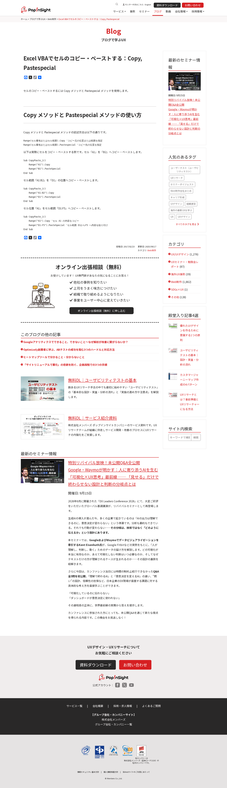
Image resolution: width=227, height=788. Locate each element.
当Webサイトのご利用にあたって (136, 772)
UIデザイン (176, 203)
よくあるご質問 (151, 706)
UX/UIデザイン (180, 254)
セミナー (144, 11)
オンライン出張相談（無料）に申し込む (101, 311)
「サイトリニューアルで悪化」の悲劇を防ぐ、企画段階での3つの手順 (65, 365)
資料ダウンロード (167, 5)
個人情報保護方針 (111, 772)
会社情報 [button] (180, 11)
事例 (132, 11)
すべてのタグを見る (186, 224)
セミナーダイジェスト (182, 184)
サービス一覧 (74, 706)
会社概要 (98, 706)
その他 (175, 297)
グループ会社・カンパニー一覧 (113, 724)
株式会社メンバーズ (113, 719)
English (148, 4)
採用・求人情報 (122, 706)
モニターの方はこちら (134, 4)
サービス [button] (118, 11)
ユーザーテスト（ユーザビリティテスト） (185, 169)
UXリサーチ (176, 177)
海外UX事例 (178, 274)
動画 (168, 11)
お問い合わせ (193, 5)
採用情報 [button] (197, 11)
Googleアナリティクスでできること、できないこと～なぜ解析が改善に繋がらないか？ (75, 342)
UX (171, 216)
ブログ (158, 11)
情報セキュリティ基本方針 (88, 772)
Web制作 (151, 250)
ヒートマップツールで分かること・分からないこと (54, 357)
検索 (196, 437)
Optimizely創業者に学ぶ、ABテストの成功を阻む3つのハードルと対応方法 (69, 349)
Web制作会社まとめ (181, 190)
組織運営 (191, 203)
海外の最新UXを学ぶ (181, 210)
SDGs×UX (177, 289)
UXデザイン (184, 216)
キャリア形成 (177, 197)
